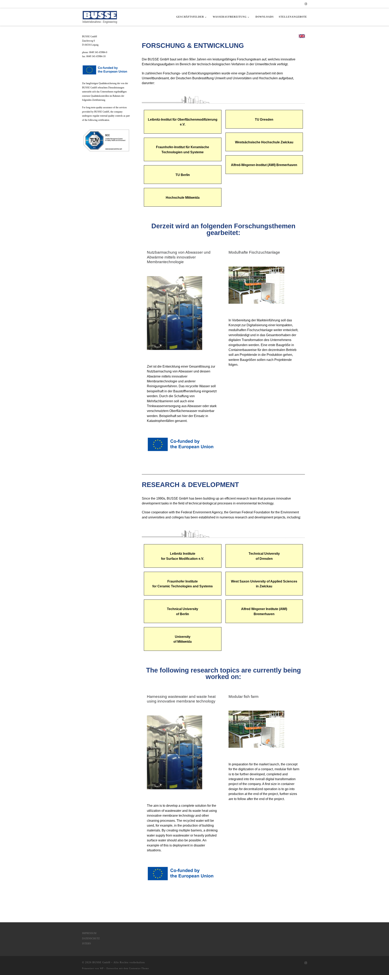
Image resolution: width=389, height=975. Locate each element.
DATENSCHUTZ (91, 938)
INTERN (86, 943)
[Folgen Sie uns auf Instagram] (306, 4)
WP (102, 968)
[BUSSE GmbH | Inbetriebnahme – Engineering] (100, 16)
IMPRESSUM (89, 933)
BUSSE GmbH (101, 962)
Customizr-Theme (139, 968)
